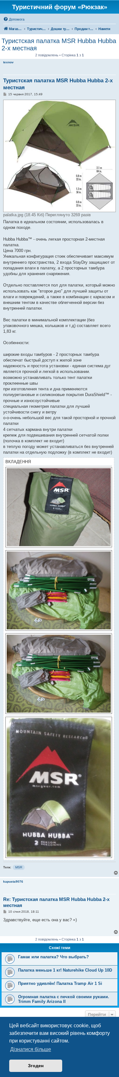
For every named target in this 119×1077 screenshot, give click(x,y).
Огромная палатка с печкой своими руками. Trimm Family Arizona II (63, 999)
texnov (8, 62)
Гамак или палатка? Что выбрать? (53, 956)
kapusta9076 (13, 881)
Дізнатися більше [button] (30, 1049)
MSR (18, 867)
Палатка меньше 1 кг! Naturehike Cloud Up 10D (65, 970)
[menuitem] (13, 19)
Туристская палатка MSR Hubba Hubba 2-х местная (59, 44)
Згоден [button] (35, 1065)
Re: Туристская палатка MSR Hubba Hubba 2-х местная (56, 902)
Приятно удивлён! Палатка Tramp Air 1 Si (60, 983)
